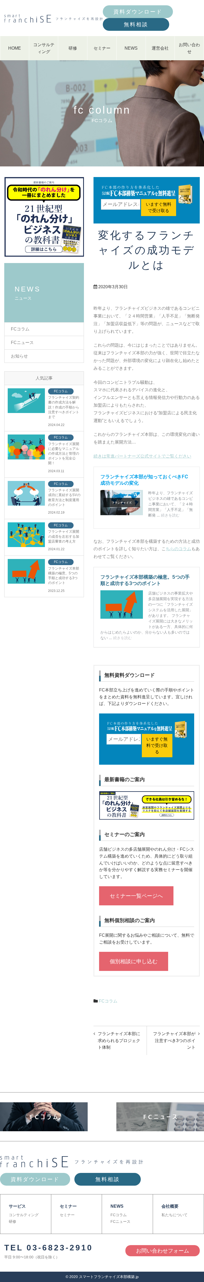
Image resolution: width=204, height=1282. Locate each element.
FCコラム (108, 1001)
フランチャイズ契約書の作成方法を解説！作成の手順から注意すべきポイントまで (63, 407)
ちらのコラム (178, 549)
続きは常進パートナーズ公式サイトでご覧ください (142, 456)
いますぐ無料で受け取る (158, 207)
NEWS (131, 48)
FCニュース (22, 342)
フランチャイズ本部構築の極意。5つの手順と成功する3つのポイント (63, 575)
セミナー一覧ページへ (136, 896)
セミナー (102, 48)
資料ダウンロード (137, 12)
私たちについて (175, 1215)
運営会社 (160, 48)
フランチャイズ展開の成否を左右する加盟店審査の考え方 (63, 536)
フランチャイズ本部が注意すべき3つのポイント (174, 1040)
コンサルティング (43, 48)
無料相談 (136, 24)
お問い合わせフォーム (162, 1251)
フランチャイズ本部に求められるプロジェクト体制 (119, 1040)
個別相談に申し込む (134, 961)
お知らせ (19, 356)
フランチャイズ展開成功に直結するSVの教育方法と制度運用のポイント (64, 497)
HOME (14, 48)
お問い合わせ (189, 48)
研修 (73, 48)
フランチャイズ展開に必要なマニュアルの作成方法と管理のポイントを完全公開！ (63, 453)
